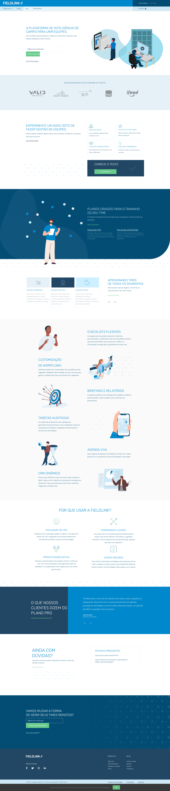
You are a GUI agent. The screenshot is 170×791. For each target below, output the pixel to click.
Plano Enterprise (113, 764)
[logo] (13, 2)
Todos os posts (131, 761)
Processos (130, 769)
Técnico (129, 766)
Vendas (129, 764)
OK (116, 787)
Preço (110, 769)
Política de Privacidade (115, 782)
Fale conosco (37, 667)
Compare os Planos (114, 766)
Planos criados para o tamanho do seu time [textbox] (113, 211)
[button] (115, 655)
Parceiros (141, 782)
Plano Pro (111, 761)
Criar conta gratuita (32, 61)
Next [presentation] (114, 302)
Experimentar (105, 171)
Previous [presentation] (110, 302)
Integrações (130, 782)
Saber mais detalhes (93, 224)
